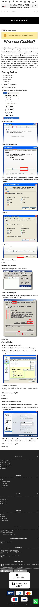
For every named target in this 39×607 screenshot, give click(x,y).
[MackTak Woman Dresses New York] (19, 6)
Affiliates (4, 468)
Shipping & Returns (6, 461)
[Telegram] (29, 1)
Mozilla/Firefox (7, 79)
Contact (4, 502)
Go (34, 11)
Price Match (4, 483)
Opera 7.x (6, 81)
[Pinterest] (21, 2)
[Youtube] (17, 2)
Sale (3, 514)
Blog (3, 479)
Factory (3, 487)
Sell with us (4, 500)
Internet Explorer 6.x (8, 77)
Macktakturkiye (5, 520)
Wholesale (4, 504)
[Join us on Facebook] (10, 2)
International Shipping (7, 465)
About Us (4, 498)
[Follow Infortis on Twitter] (6, 2)
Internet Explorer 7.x (8, 75)
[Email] (3, 2)
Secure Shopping (6, 463)
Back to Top (4, 263)
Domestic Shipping (6, 467)
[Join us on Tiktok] (13, 1)
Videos (3, 516)
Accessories (4, 518)
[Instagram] (25, 2)
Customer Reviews (6, 481)
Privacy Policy (5, 485)
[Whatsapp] (33, 1)
